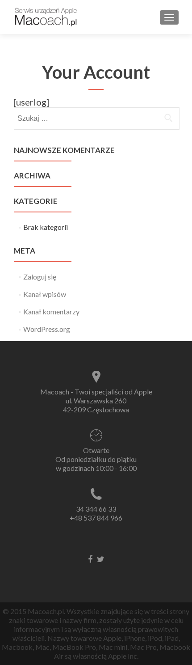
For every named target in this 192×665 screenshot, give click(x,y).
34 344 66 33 (96, 508)
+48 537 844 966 (96, 517)
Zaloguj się (39, 276)
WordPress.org (46, 329)
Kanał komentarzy (51, 311)
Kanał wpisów (44, 294)
